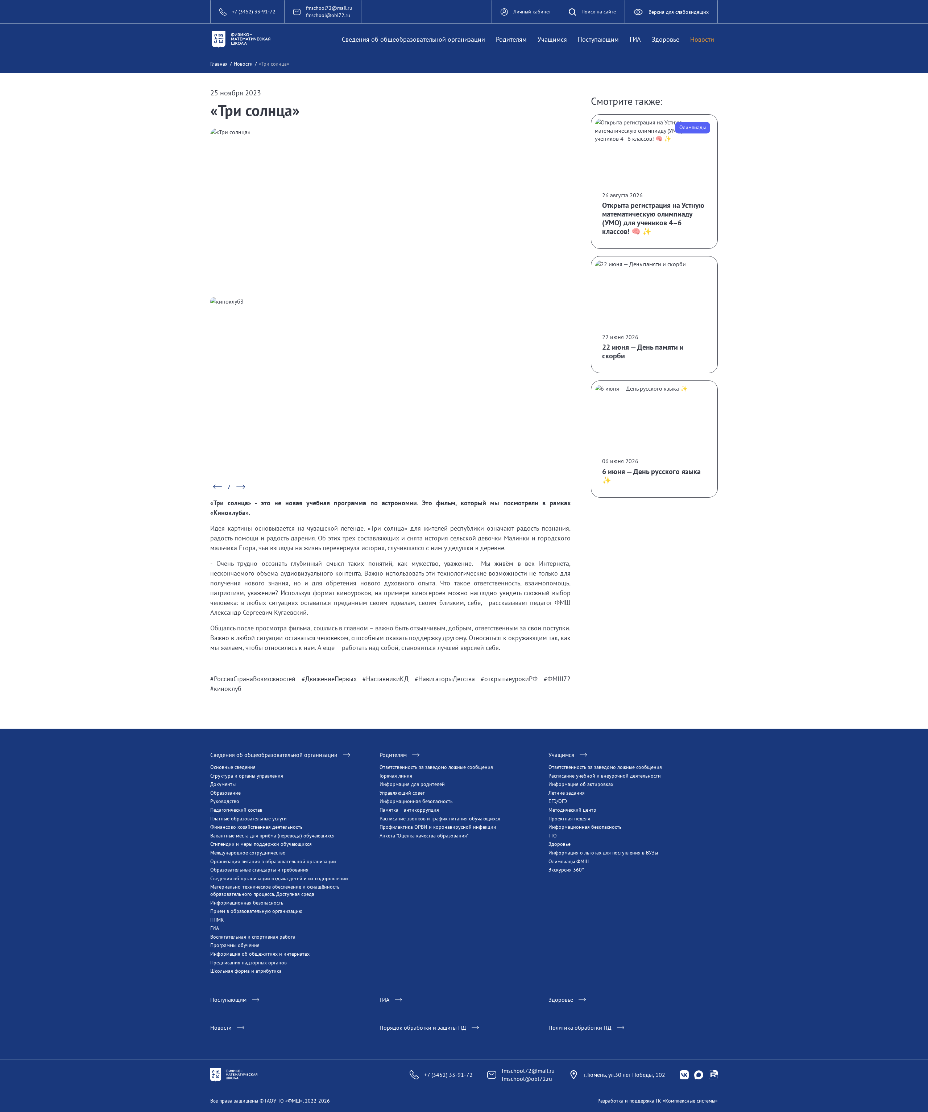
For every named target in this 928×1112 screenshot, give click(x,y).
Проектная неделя (569, 818)
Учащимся (552, 39)
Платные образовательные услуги (248, 818)
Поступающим (598, 39)
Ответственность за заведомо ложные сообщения (436, 767)
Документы (223, 784)
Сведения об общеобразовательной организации (413, 39)
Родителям (511, 39)
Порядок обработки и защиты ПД (423, 1027)
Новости (702, 39)
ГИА (635, 39)
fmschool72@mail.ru (329, 8)
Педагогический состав (236, 810)
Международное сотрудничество (248, 852)
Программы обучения (235, 945)
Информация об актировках (580, 784)
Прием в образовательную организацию (256, 911)
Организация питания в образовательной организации (273, 861)
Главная (219, 64)
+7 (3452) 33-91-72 (448, 1074)
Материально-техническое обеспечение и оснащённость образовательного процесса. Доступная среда (275, 890)
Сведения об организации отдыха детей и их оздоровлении (279, 878)
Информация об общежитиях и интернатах (260, 954)
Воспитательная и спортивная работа (252, 937)
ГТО (552, 835)
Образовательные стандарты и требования (259, 869)
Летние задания (566, 793)
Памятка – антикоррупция (409, 810)
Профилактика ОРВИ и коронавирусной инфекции (438, 827)
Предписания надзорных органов (248, 962)
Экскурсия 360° (566, 869)
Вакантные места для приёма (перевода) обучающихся (272, 835)
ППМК (217, 920)
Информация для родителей (412, 784)
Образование (225, 793)
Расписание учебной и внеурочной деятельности (604, 776)
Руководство (224, 801)
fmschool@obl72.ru (328, 15)
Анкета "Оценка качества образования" (424, 835)
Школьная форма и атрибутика (246, 971)
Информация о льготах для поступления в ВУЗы (603, 852)
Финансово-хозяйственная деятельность (256, 827)
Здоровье (665, 39)
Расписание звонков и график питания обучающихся (440, 818)
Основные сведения (233, 767)
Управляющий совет (402, 793)
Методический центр (572, 810)
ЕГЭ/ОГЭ (557, 801)
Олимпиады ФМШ (568, 861)
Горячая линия (396, 776)
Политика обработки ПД (580, 1027)
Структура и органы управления (246, 776)
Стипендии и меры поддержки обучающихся (261, 844)
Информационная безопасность (246, 902)
